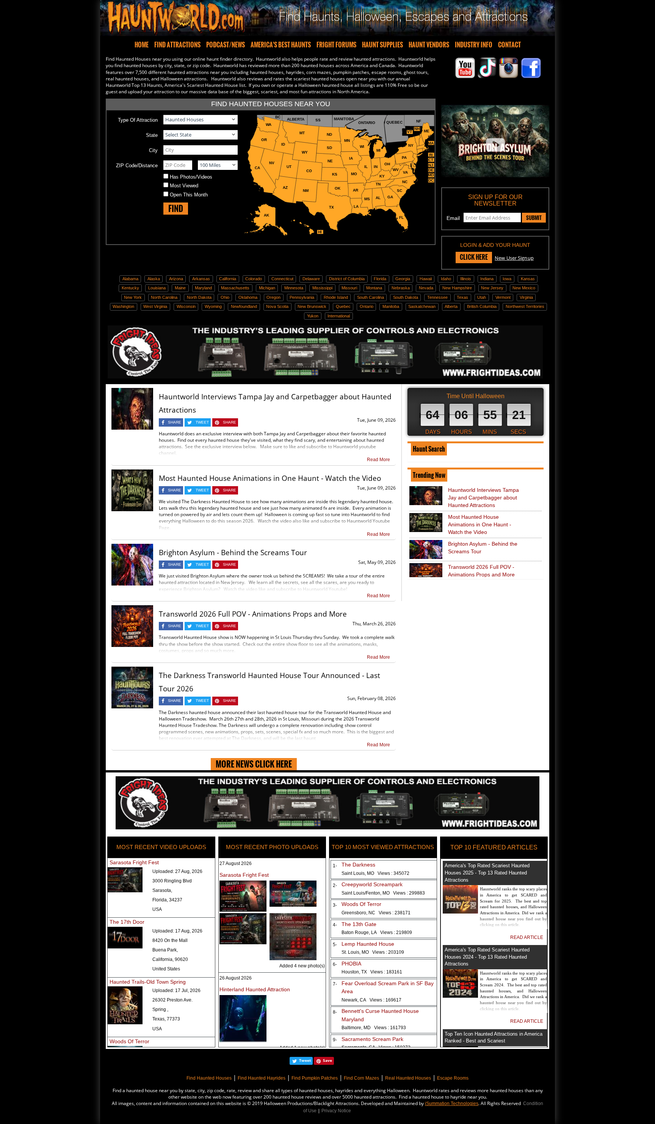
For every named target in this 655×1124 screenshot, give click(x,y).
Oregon (273, 297)
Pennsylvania (302, 297)
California (227, 278)
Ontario (366, 306)
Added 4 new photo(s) (302, 966)
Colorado (253, 278)
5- (333, 944)
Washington (123, 306)
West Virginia (155, 306)
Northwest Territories (525, 306)
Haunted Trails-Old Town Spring (148, 982)
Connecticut (282, 278)
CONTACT (509, 44)
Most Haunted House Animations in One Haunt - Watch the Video (270, 478)
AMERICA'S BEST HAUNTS (281, 44)
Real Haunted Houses (408, 1078)
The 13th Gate (359, 924)
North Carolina (164, 297)
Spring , (160, 1009)
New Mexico (523, 288)
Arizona (176, 278)
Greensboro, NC (376, 912)
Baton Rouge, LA (377, 932)
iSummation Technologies (451, 1103)
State (152, 135)
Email (453, 218)
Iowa (507, 278)
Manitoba (390, 306)
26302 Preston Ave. (172, 1000)
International (339, 316)
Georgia (402, 278)
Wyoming (213, 306)
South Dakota (405, 297)
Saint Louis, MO (375, 873)
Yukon (312, 316)
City (153, 150)
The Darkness (358, 865)
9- (333, 1039)
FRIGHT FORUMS (336, 44)
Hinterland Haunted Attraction (254, 989)
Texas (462, 297)
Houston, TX (372, 972)
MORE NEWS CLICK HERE (254, 764)
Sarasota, (162, 890)
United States (166, 969)
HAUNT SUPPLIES (382, 44)
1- (333, 865)
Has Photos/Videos (191, 177)
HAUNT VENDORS (429, 44)
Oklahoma (247, 297)
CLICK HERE (474, 257)
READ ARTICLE (526, 937)
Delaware (311, 278)
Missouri (349, 288)
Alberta (451, 306)
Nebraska (401, 288)
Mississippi (322, 288)
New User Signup (514, 257)
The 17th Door (127, 922)
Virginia (526, 297)
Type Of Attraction (138, 120)
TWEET (202, 422)
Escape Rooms (453, 1078)
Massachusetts (235, 288)
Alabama (130, 278)
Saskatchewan (422, 306)
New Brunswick (312, 306)
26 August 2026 (235, 978)
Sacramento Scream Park (372, 1039)
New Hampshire (457, 288)
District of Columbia (347, 278)
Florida (380, 278)
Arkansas (201, 278)
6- (333, 964)
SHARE (174, 422)
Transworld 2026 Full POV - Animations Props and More (253, 614)
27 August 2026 (235, 863)
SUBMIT (534, 217)
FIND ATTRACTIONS (177, 44)
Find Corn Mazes (361, 1078)
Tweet (305, 1060)
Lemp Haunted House (368, 944)
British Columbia (482, 306)
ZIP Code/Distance (137, 165)
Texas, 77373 (166, 1019)
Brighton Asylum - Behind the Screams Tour (233, 552)
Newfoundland (244, 306)
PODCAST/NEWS (225, 44)
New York (133, 297)
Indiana (487, 278)
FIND (175, 208)
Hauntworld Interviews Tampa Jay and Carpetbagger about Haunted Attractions (483, 497)
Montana (374, 288)
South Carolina (370, 297)
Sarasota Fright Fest (134, 862)
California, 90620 (170, 959)
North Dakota (199, 297)
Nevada (426, 288)
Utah (481, 297)
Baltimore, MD (374, 1027)
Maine (180, 288)
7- (333, 984)
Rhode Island (336, 297)
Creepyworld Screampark (372, 884)
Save (327, 1060)
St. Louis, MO (373, 952)
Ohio (225, 297)
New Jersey (492, 288)
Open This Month (189, 195)
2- (333, 885)
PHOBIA (351, 964)
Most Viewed (184, 185)
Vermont (503, 297)
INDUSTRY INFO (473, 44)
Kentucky (130, 288)
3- (333, 905)
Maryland (203, 288)
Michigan (267, 288)
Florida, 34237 (167, 900)
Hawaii (426, 278)
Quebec (343, 306)
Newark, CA (371, 1000)
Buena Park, (165, 950)
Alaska (153, 278)
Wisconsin (186, 306)
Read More (378, 459)
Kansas (528, 278)
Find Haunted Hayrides (261, 1078)
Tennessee (437, 297)
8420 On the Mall (170, 940)
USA (157, 909)
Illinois (465, 278)
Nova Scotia (277, 306)
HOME (142, 44)
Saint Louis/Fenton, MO (383, 893)
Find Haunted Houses (209, 1078)
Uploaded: (177, 871)
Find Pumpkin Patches (314, 1078)
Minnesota (293, 288)
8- (333, 1012)
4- (333, 925)
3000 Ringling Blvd (172, 881)
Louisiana (157, 288)
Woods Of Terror (129, 1041)
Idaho (446, 278)
